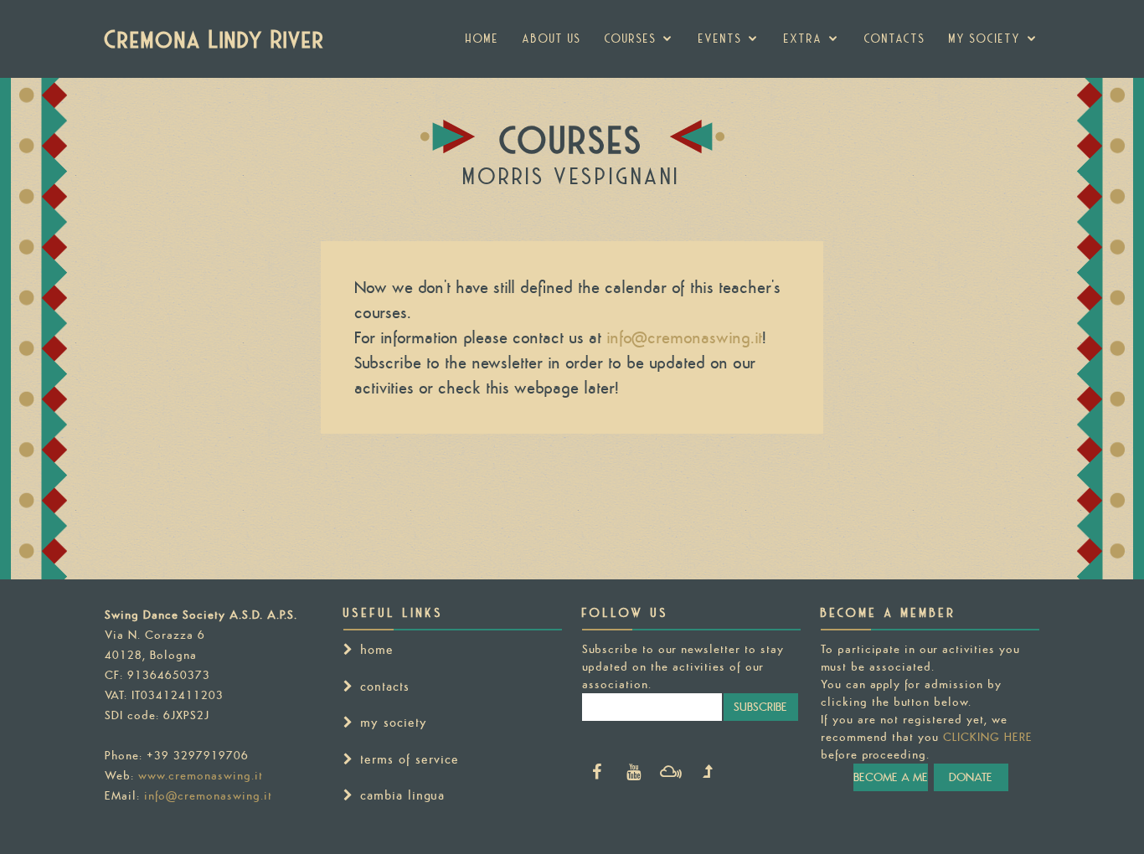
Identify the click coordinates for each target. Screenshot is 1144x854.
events (720, 38)
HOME (482, 38)
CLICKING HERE (988, 736)
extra (803, 38)
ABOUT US (552, 38)
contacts (385, 686)
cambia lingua (402, 795)
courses (631, 38)
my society (985, 38)
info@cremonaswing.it (684, 337)
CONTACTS (894, 38)
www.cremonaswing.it (200, 775)
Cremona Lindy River (215, 38)
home (377, 649)
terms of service (409, 759)
